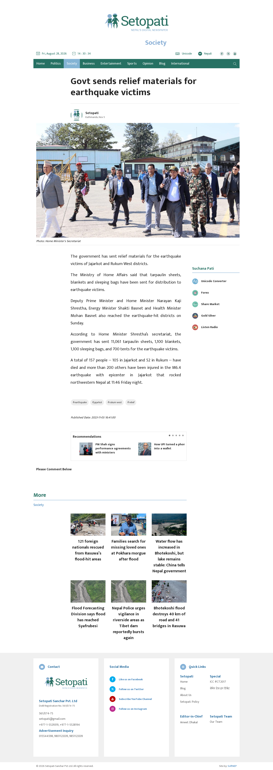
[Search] (235, 63)
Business (89, 63)
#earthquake (80, 402)
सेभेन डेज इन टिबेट (220, 688)
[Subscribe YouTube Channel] (235, 54)
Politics (56, 63)
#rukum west (115, 402)
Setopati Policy (189, 702)
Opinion (148, 63)
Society (72, 63)
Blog (162, 63)
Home (184, 681)
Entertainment (111, 63)
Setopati (92, 113)
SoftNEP (232, 766)
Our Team (216, 722)
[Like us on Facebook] (222, 54)
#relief (130, 402)
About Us (185, 695)
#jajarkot (97, 402)
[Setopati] (66, 683)
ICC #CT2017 (218, 681)
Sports (132, 63)
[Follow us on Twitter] (228, 54)
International (180, 63)
